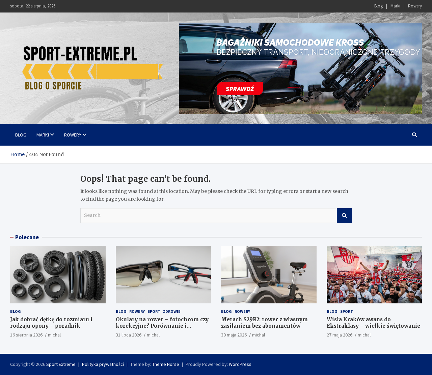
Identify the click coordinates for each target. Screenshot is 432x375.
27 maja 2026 (339, 335)
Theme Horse (165, 364)
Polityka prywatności (103, 364)
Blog (378, 6)
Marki (395, 6)
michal (54, 335)
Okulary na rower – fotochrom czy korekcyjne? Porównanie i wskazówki (162, 326)
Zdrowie (172, 311)
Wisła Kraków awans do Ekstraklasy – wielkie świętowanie (373, 322)
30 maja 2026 (234, 335)
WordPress (240, 364)
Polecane (27, 237)
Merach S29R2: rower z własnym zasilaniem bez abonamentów (264, 322)
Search (344, 215)
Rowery (415, 6)
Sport (153, 311)
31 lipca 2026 (128, 335)
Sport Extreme (61, 364)
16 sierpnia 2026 (26, 335)
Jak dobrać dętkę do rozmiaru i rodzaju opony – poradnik (51, 322)
